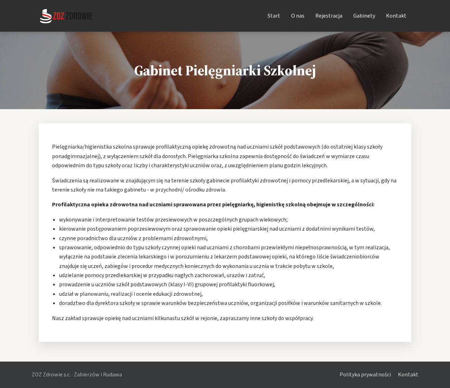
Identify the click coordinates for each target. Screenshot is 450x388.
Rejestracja (328, 16)
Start (274, 16)
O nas (297, 16)
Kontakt (396, 16)
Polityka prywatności (365, 374)
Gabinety (364, 16)
